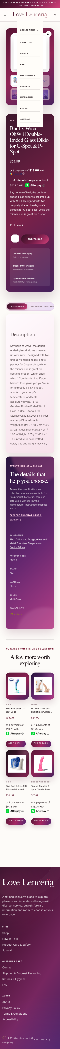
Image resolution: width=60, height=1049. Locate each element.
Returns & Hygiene (14, 979)
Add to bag (35, 239)
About (6, 1002)
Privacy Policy (11, 1008)
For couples (27, 75)
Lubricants (27, 97)
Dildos (24, 53)
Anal (23, 64)
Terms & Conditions (14, 1013)
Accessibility (10, 1019)
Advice (24, 108)
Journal (25, 119)
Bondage (25, 86)
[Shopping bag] (55, 15)
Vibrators (26, 42)
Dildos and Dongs (25, 539)
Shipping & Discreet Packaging (21, 973)
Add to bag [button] (14, 743)
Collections (27, 30)
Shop (5, 933)
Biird (12, 539)
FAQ (4, 985)
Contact (7, 967)
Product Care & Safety (16, 944)
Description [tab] (17, 306)
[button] (49, 34)
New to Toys (10, 938)
